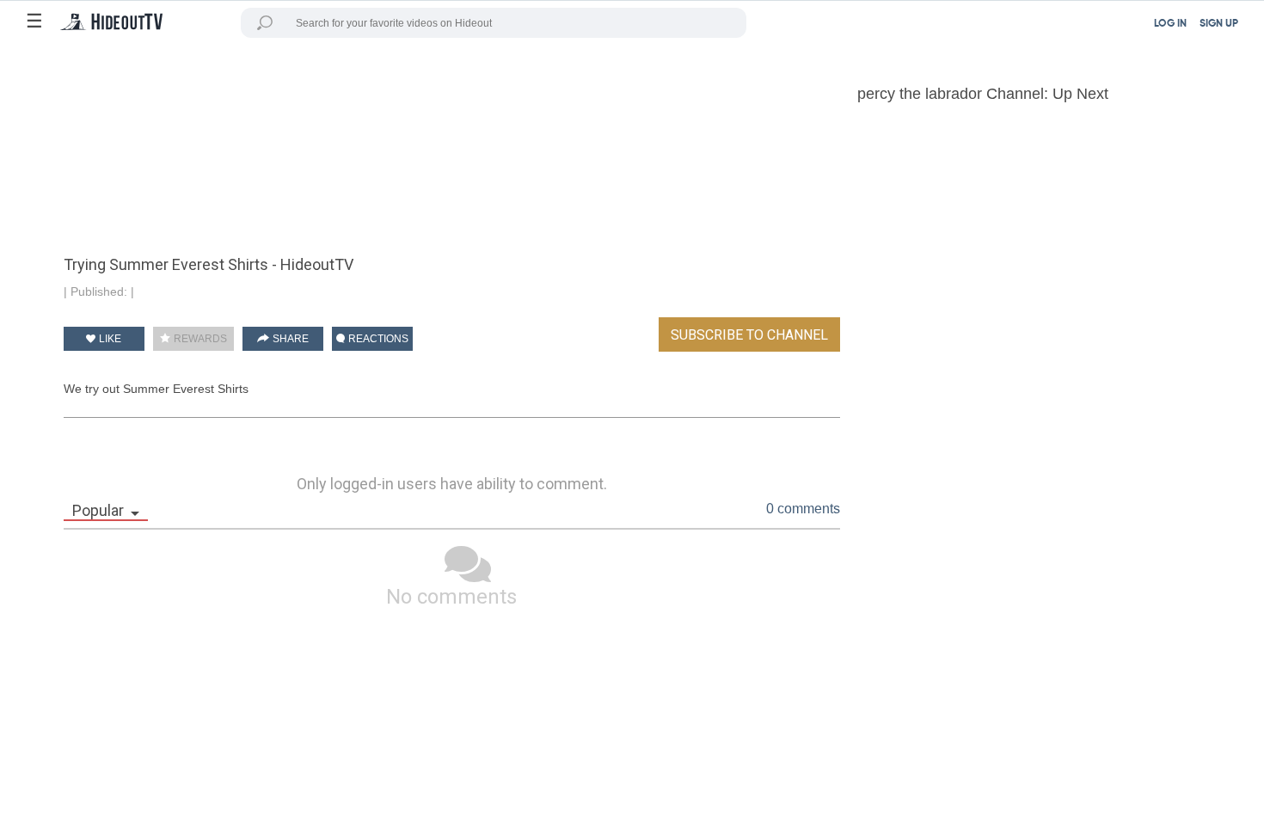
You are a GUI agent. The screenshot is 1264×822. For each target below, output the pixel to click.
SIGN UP (1219, 24)
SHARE (289, 339)
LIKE (108, 339)
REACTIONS (377, 339)
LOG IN (1170, 24)
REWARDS (199, 339)
